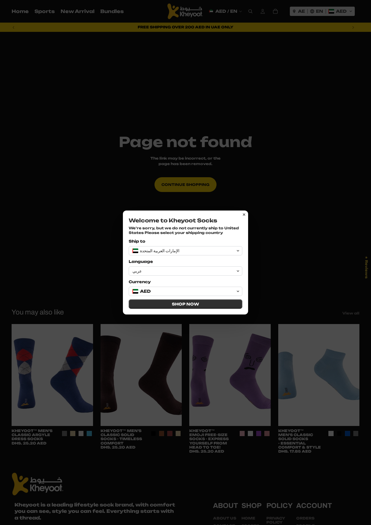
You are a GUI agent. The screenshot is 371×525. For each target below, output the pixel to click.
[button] (185, 250)
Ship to (137, 241)
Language (141, 261)
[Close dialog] (244, 214)
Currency (140, 281)
